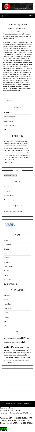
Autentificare (8, 187)
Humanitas (7, 304)
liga (13, 354)
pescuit (19, 357)
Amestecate (7, 112)
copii (28, 347)
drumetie (25, 350)
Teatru (6, 275)
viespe (10, 362)
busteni (19, 338)
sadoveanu (17, 360)
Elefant (6, 299)
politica (9, 360)
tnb (4, 362)
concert (19, 347)
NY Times (7, 262)
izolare (29, 352)
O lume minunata (9, 130)
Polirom (6, 317)
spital (21, 360)
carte (24, 337)
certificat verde (15, 342)
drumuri (6, 352)
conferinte (23, 347)
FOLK (6, 253)
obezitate (11, 357)
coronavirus (11, 350)
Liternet (6, 258)
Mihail (25, 354)
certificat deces (7, 342)
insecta (25, 352)
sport (25, 360)
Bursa (6, 240)
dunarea (10, 352)
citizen (15, 347)
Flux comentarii (9, 195)
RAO (5, 321)
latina (10, 354)
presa (13, 360)
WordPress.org (9, 200)
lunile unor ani (20, 354)
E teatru (6, 249)
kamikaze (6, 354)
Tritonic (6, 326)
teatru (28, 360)
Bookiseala (7, 295)
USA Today (7, 279)
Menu (31, 16)
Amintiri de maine (9, 117)
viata (7, 362)
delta (15, 350)
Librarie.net (7, 308)
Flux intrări (7, 191)
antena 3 (6, 338)
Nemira (6, 313)
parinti (15, 357)
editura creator (16, 352)
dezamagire (20, 350)
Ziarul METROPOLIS (11, 284)
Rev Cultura (7, 271)
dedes (18, 31)
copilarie (6, 350)
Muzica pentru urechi (10, 125)
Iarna (22, 352)
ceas (28, 338)
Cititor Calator (8, 121)
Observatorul (8, 266)
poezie (23, 357)
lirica (15, 354)
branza (15, 338)
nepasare (6, 357)
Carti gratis (7, 244)
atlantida (10, 338)
